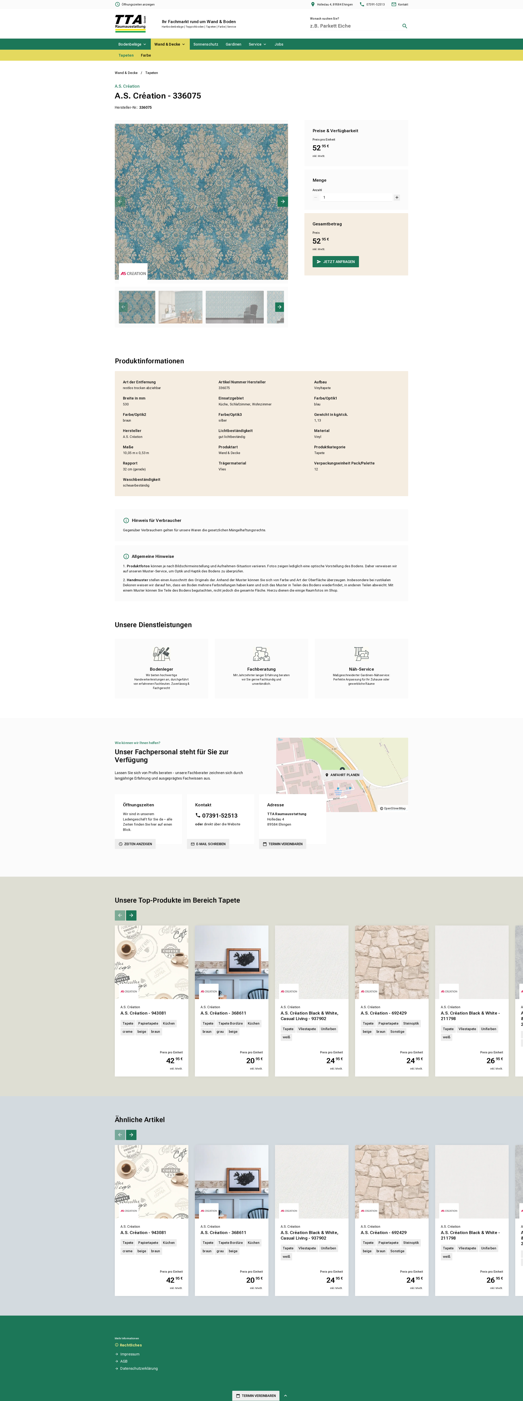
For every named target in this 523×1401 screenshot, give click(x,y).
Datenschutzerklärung (139, 1368)
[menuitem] (133, 44)
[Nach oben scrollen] (285, 1396)
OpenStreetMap (395, 808)
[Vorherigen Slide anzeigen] (120, 202)
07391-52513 (220, 815)
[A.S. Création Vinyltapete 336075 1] (201, 201)
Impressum (130, 1354)
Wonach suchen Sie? (324, 18)
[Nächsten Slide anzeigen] (283, 202)
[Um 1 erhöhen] (397, 198)
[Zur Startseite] (130, 24)
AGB (123, 1361)
